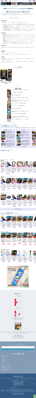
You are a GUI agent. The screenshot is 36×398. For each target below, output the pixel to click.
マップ (6, 127)
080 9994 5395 (14, 386)
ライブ (3, 127)
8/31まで (9, 5)
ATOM (4, 366)
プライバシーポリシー (5, 368)
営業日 (18, 127)
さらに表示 (23, 146)
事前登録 (24, 127)
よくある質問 (31, 127)
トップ (1, 6)
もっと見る (13, 122)
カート (34, 1)
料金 (15, 127)
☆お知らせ (3, 6)
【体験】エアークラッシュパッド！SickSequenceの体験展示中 (11, 6)
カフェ (12, 127)
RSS (2, 366)
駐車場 (27, 127)
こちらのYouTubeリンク (19, 54)
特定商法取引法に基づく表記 (6, 367)
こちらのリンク (10, 52)
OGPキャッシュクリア (5, 370)
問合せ (35, 397)
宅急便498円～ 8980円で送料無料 (20, 5)
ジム (9, 127)
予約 (20, 127)
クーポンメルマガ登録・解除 (6, 365)
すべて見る (7, 150)
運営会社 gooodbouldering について (7, 369)
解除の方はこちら (32, 351)
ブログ (3, 364)
